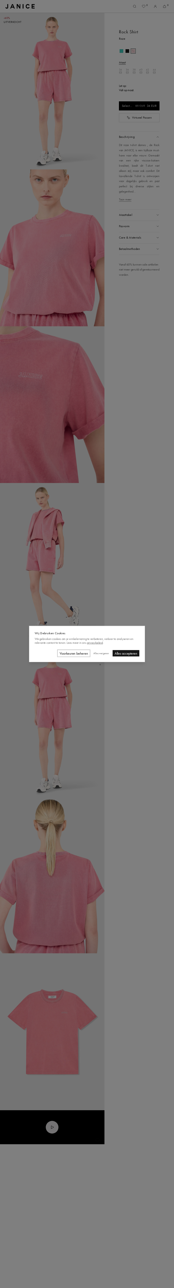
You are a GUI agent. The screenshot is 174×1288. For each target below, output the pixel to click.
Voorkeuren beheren (74, 653)
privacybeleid (95, 642)
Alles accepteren (126, 653)
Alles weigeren (101, 653)
